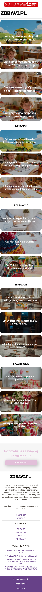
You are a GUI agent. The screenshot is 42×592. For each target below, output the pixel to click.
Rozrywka (21, 363)
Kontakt (21, 518)
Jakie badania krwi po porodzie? (21, 556)
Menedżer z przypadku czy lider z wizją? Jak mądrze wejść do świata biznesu (19, 220)
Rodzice (21, 284)
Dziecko (21, 126)
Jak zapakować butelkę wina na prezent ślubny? (20, 401)
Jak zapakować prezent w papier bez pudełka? (19, 425)
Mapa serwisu (21, 584)
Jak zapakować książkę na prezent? (20, 378)
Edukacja (21, 205)
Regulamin (21, 588)
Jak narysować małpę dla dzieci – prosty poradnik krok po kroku (20, 114)
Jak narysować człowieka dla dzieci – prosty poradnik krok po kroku (21, 561)
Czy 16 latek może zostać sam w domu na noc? (19, 322)
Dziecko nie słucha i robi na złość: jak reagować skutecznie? (19, 299)
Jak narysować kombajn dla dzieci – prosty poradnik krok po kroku (21, 38)
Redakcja (21, 515)
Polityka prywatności (21, 579)
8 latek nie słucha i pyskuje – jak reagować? (19, 345)
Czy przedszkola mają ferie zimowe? (19, 243)
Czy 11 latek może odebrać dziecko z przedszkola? (19, 266)
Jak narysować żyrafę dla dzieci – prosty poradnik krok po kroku (20, 89)
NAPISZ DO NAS (21, 463)
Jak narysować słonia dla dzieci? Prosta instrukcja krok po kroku (20, 63)
